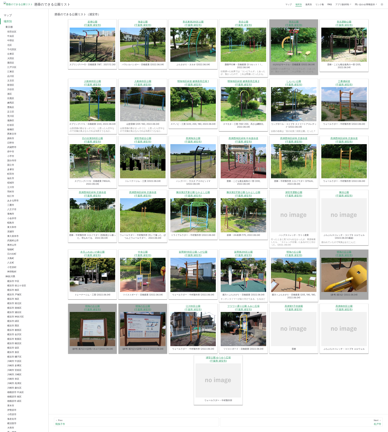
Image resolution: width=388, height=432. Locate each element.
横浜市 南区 (13, 289)
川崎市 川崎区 (14, 374)
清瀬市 (10, 231)
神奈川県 (10, 276)
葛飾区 (10, 120)
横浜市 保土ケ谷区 (16, 285)
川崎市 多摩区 (14, 365)
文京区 (10, 80)
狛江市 (10, 196)
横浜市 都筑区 (14, 330)
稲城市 (10, 182)
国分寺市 (11, 160)
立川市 (10, 187)
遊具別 (308, 4)
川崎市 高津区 (14, 383)
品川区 (10, 76)
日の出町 (11, 253)
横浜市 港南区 (14, 307)
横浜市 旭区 (13, 298)
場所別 (298, 4)
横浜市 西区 (13, 325)
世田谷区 (11, 31)
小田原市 (11, 414)
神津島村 (11, 271)
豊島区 (10, 107)
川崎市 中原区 (14, 361)
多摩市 (10, 169)
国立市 (10, 164)
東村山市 (11, 244)
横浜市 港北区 (14, 303)
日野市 (10, 142)
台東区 (10, 53)
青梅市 (10, 213)
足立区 (10, 111)
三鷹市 (10, 204)
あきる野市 (13, 200)
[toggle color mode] (382, 4)
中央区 (10, 36)
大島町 (10, 258)
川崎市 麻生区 (14, 387)
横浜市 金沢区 (14, 334)
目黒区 (10, 98)
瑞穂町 (10, 249)
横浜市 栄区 (13, 347)
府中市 (10, 151)
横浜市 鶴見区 (14, 343)
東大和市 (11, 227)
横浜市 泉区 (13, 352)
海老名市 (11, 418)
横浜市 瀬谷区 (14, 312)
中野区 (10, 40)
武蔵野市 (11, 147)
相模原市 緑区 (14, 401)
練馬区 (10, 102)
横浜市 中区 (13, 281)
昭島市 (10, 222)
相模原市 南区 (14, 396)
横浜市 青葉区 (14, 338)
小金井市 (11, 218)
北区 (9, 45)
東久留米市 (13, 236)
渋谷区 (10, 89)
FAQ (330, 4)
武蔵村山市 (13, 240)
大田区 (10, 58)
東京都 (9, 26)
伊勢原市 (11, 409)
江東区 (10, 71)
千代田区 (11, 49)
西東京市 (11, 133)
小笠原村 (11, 267)
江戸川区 (11, 67)
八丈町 (10, 262)
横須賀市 (11, 423)
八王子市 (11, 209)
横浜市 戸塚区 (14, 294)
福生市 (10, 178)
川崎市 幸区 (13, 378)
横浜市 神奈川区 (15, 316)
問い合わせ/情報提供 (365, 4)
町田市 (10, 173)
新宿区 (10, 84)
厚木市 (10, 405)
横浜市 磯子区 (14, 356)
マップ (288, 4)
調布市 (10, 138)
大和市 (10, 427)
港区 (9, 93)
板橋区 (10, 129)
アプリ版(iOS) (342, 4)
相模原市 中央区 (15, 392)
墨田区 (10, 62)
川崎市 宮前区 (14, 370)
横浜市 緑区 (13, 321)
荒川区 (10, 116)
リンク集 (319, 4)
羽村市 (10, 191)
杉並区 (10, 125)
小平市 (10, 156)
